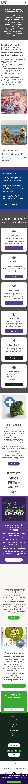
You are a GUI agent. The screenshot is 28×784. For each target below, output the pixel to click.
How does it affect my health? (12, 154)
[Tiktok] (20, 751)
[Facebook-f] (16, 751)
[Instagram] (12, 751)
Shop (14, 716)
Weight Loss (14, 262)
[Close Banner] (26, 775)
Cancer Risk (14, 318)
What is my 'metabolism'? (11, 150)
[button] (26, 3)
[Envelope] (8, 751)
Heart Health (14, 290)
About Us (14, 730)
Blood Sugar (14, 235)
